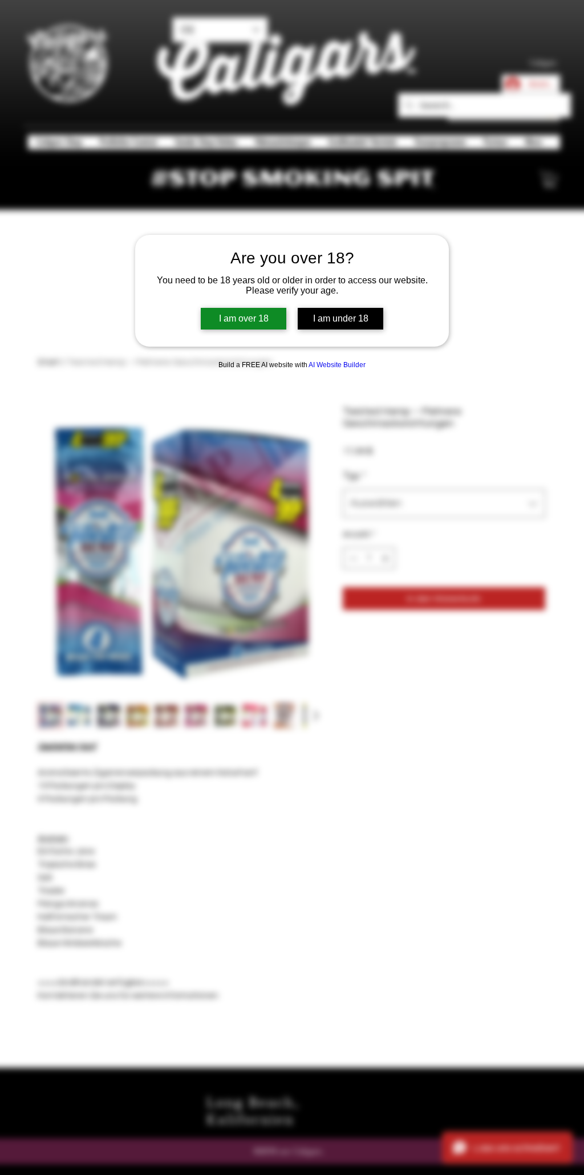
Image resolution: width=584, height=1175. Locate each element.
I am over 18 (244, 318)
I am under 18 (340, 318)
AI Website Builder (337, 365)
